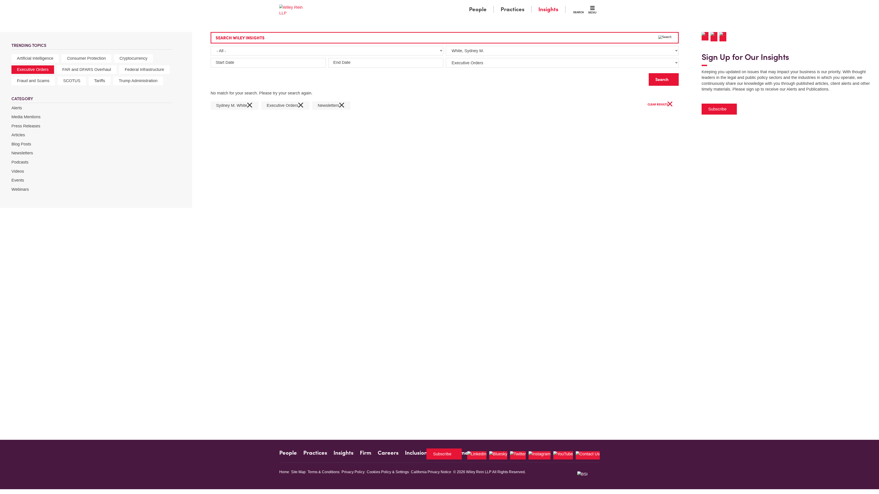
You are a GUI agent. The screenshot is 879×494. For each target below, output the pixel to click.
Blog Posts (21, 144)
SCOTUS (71, 80)
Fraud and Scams (33, 80)
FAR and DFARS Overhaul (86, 69)
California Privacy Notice (431, 472)
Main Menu (426, 5)
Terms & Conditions (323, 472)
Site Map (298, 472)
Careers (388, 453)
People (478, 9)
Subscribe (717, 109)
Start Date (225, 62)
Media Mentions (26, 117)
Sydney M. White (234, 105)
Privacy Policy (353, 472)
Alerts (16, 108)
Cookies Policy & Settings (388, 472)
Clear (638, 78)
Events (17, 180)
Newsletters (22, 153)
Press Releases (25, 126)
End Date (341, 62)
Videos (17, 171)
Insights (548, 9)
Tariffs (99, 80)
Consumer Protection (86, 58)
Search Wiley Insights (240, 37)
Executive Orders (33, 69)
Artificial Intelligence (35, 58)
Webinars (20, 189)
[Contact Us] (588, 455)
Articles (18, 135)
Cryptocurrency (133, 58)
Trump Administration (138, 80)
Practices (512, 9)
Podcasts (19, 162)
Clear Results (660, 104)
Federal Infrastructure (144, 69)
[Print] (715, 36)
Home (284, 472)
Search (578, 12)
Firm (365, 453)
